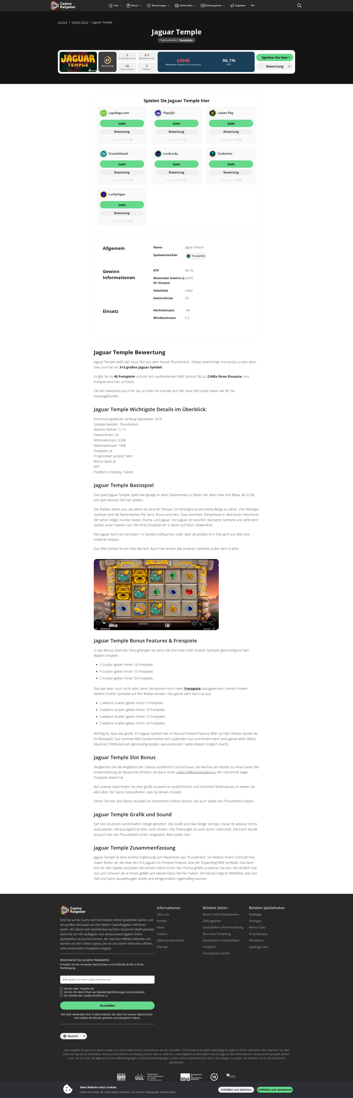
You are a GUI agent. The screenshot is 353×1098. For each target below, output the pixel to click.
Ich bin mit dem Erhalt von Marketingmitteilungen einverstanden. (104, 992)
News (160, 927)
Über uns (163, 914)
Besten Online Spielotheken (221, 914)
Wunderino (256, 940)
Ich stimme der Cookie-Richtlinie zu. (86, 995)
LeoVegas (255, 921)
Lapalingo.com (258, 947)
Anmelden (107, 1006)
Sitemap (162, 947)
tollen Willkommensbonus (195, 772)
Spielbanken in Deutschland (221, 940)
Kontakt (162, 921)
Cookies (162, 934)
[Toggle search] (299, 5)
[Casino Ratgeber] (70, 5)
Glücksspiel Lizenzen (216, 953)
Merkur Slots (257, 927)
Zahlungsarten (212, 921)
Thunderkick (186, 40)
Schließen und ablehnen (236, 1089)
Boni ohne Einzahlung (217, 934)
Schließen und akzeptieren (275, 1089)
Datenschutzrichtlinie (170, 940)
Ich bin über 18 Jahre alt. (79, 988)
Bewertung (122, 132)
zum (122, 123)
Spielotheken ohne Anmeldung (223, 927)
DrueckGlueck (258, 934)
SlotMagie (255, 914)
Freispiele (192, 688)
